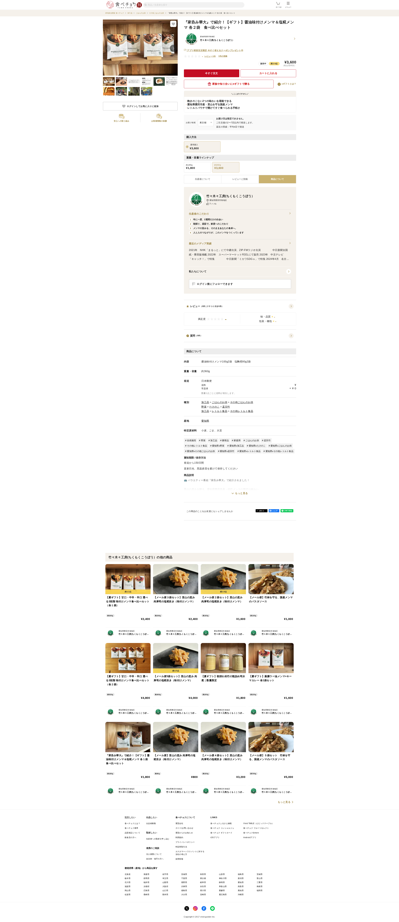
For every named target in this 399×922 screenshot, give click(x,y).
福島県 (241, 874)
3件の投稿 (222, 56)
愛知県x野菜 (218, 445)
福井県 (146, 882)
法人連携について (154, 854)
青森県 (146, 874)
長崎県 (146, 894)
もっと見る (241, 493)
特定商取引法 (181, 847)
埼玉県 (165, 878)
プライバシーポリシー (185, 842)
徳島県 (184, 890)
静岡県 (222, 882)
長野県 (184, 882)
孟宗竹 (226, 406)
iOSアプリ (214, 837)
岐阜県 (203, 882)
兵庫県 (184, 886)
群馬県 (146, 878)
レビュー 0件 (210, 56)
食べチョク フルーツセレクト (256, 828)
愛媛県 (222, 890)
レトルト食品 (219, 411)
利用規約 (179, 837)
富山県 (259, 878)
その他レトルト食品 (241, 411)
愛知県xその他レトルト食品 (279, 451)
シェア (275, 511)
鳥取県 (241, 886)
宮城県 (184, 874)
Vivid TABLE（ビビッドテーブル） (258, 823)
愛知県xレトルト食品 (250, 451)
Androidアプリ (249, 837)
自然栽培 (191, 440)
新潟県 (241, 878)
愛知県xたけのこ (257, 445)
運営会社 (179, 823)
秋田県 (203, 874)
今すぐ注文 (211, 73)
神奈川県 (223, 878)
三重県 (259, 882)
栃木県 (127, 878)
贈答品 (225, 440)
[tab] (240, 179)
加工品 (205, 402)
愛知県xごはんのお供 (281, 445)
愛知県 (205, 421)
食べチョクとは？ (132, 823)
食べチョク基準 (131, 828)
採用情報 (179, 859)
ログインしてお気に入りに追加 (143, 106)
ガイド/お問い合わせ (184, 828)
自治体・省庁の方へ (155, 859)
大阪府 (165, 886)
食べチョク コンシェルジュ (222, 828)
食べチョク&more (251, 833)
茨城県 (259, 874)
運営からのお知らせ (184, 833)
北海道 (127, 874)
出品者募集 (151, 823)
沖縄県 (241, 894)
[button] (240, 314)
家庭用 (237, 440)
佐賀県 (127, 894)
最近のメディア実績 (200, 243)
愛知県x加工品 (236, 445)
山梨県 (165, 882)
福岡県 (259, 890)
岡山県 (127, 890)
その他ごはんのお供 (241, 402)
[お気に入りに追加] (173, 24)
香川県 (203, 890)
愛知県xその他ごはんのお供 (201, 451)
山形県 (222, 874)
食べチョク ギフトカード (221, 833)
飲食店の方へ (130, 837)
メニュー (288, 7)
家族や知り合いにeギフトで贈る (231, 83)
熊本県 (165, 894)
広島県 (146, 890)
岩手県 (165, 874)
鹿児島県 (223, 894)
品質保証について (132, 833)
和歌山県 (223, 886)
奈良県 (203, 886)
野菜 (204, 406)
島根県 (259, 886)
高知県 (241, 890)
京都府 (146, 886)
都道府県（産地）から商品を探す (141, 868)
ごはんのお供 (219, 402)
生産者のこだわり (199, 213)
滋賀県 (127, 886)
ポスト (261, 511)
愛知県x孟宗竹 (227, 451)
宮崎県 (203, 894)
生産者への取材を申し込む (157, 839)
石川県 (127, 882)
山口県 (165, 890)
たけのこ (214, 406)
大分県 (184, 894)
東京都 (203, 878)
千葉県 (184, 878)
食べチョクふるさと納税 (221, 823)
